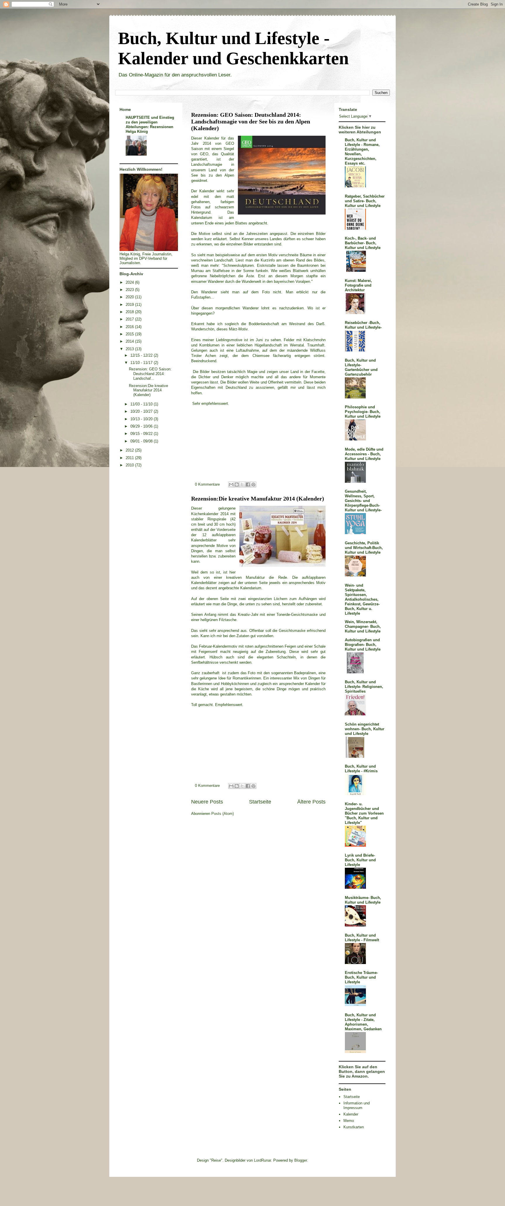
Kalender (350, 1114)
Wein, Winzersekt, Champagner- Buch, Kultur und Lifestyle (363, 626)
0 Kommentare (207, 484)
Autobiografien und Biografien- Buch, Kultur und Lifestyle (363, 644)
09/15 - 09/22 (142, 433)
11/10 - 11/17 (142, 362)
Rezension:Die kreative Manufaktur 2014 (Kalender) (257, 498)
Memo (348, 1120)
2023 (130, 289)
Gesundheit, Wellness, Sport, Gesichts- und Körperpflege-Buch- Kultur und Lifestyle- (363, 500)
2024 (130, 282)
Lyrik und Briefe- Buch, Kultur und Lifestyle (360, 860)
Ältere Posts (311, 802)
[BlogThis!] (237, 484)
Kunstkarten (353, 1127)
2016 (130, 327)
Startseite (260, 802)
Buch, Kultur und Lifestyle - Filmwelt (362, 937)
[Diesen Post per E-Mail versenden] (231, 484)
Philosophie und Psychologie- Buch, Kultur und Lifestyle (363, 412)
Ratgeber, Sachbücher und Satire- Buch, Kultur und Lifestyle (365, 201)
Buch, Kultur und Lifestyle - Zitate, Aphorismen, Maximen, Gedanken (363, 1022)
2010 (130, 465)
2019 (130, 304)
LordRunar (262, 1160)
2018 (130, 312)
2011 (130, 458)
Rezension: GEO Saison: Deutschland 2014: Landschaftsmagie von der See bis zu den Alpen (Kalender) (250, 121)
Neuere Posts (207, 802)
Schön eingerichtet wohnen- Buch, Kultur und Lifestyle (364, 729)
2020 (130, 297)
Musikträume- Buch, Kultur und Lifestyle (363, 899)
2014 (130, 341)
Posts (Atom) (222, 813)
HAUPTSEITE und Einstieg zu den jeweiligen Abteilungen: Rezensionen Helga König (150, 124)
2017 (130, 319)
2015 (130, 334)
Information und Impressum (356, 1105)
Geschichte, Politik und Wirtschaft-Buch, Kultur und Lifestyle (364, 548)
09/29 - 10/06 (142, 426)
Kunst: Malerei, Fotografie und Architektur (358, 285)
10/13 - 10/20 (142, 419)
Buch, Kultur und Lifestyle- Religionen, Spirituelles (364, 686)
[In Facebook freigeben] (248, 484)
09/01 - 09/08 (142, 441)
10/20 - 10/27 (142, 411)
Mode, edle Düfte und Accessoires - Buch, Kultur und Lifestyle (364, 454)
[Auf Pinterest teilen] (253, 484)
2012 (130, 450)
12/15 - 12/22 (142, 355)
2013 (130, 349)
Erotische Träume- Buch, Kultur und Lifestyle (361, 977)
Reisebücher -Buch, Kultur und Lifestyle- (363, 325)
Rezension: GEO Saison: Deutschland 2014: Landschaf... (150, 373)
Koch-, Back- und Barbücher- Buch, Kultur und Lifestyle (363, 243)
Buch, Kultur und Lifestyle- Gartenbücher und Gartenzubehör (361, 367)
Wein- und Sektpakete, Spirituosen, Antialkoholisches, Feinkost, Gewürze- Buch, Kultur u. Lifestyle (362, 599)
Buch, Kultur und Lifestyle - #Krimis (361, 768)
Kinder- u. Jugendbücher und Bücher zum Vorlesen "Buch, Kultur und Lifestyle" (364, 813)
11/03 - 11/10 (142, 404)
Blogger (300, 1160)
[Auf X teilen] (242, 484)
